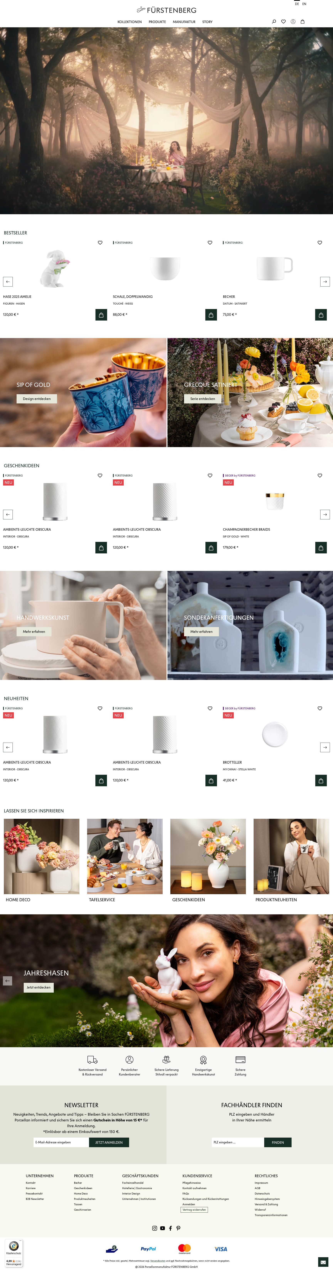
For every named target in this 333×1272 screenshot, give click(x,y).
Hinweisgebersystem (267, 1199)
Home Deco (18, 899)
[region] (166, 282)
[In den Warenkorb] (101, 315)
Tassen (78, 1204)
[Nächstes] (325, 282)
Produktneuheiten (276, 899)
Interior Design (131, 1193)
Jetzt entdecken (38, 987)
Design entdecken (37, 399)
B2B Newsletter (35, 1199)
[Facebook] (170, 1228)
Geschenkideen (188, 899)
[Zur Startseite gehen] (166, 9)
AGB (257, 1188)
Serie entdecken (202, 399)
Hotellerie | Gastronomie (137, 1188)
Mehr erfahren (34, 632)
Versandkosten (157, 1260)
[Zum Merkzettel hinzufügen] (100, 243)
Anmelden (188, 1204)
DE (297, 4)
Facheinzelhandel (133, 1183)
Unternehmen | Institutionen (139, 1199)
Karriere (30, 1188)
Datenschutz (262, 1193)
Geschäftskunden (140, 1176)
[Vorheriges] (8, 282)
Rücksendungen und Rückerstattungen (205, 1199)
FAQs (185, 1193)
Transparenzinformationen (271, 1215)
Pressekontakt (34, 1193)
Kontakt (30, 1183)
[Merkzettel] (283, 21)
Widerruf (260, 1209)
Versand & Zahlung (266, 1204)
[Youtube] (162, 1228)
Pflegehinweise (191, 1183)
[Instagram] (154, 1228)
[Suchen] (274, 21)
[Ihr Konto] (293, 21)
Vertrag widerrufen (194, 1209)
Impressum (261, 1183)
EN (304, 4)
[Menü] (20, 1241)
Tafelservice (102, 899)
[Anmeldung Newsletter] (323, 1262)
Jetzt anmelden (109, 1142)
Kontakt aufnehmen (194, 1188)
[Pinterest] (178, 1228)
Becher (78, 1183)
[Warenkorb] (302, 21)
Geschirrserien (82, 1209)
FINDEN (278, 1142)
